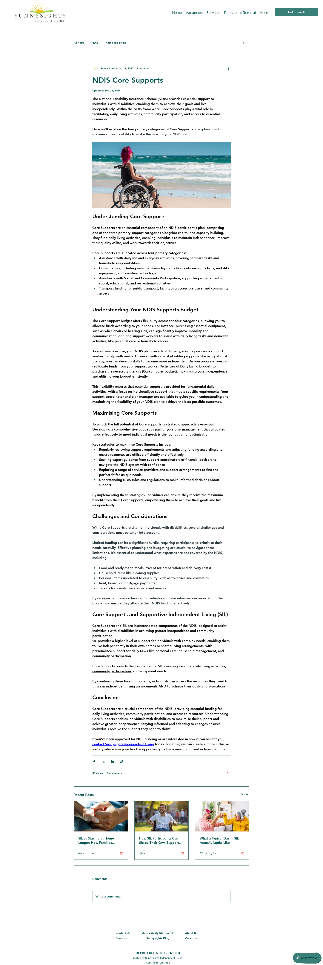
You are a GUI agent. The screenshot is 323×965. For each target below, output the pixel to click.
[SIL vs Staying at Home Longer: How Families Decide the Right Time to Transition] (101, 816)
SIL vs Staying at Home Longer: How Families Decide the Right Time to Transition (97, 840)
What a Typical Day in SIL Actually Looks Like (219, 840)
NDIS (95, 42)
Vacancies (191, 938)
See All (245, 794)
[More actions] (228, 68)
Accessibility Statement (157, 933)
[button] (244, 42)
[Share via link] (121, 761)
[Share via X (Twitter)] (103, 761)
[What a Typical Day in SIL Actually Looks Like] (222, 816)
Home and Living (116, 42)
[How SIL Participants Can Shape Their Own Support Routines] (162, 816)
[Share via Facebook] (94, 761)
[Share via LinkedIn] (112, 761)
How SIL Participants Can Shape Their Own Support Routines (159, 840)
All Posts (79, 42)
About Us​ (191, 933)
